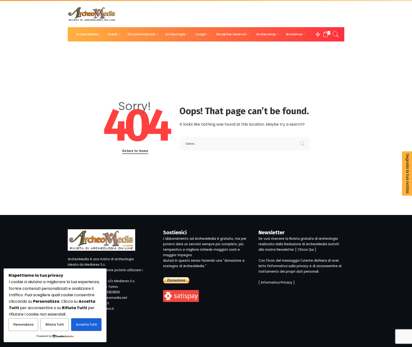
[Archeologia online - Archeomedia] (92, 14)
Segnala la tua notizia (407, 173)
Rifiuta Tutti (55, 324)
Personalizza (23, 324)
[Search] (336, 34)
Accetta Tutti (86, 324)
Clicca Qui (306, 249)
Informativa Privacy (276, 282)
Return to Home (135, 151)
